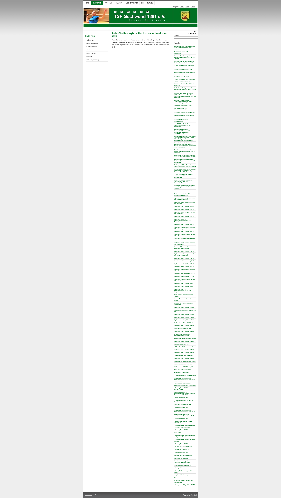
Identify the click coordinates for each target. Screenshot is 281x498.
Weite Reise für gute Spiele (181, 76)
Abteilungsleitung (92, 43)
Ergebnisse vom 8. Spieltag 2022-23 (184, 251)
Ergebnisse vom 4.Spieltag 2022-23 (184, 276)
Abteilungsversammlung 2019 (182, 404)
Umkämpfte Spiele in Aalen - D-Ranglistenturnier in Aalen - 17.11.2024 (185, 165)
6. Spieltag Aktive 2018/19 (181, 407)
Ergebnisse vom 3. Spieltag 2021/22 (184, 314)
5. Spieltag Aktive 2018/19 (181, 418)
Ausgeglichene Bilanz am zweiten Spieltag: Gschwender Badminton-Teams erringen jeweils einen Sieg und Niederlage (185, 95)
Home (87, 3)
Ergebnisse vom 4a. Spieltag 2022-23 (184, 273)
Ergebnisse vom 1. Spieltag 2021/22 (184, 320)
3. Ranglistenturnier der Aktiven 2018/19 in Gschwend (183, 422)
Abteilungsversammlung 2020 (182, 328)
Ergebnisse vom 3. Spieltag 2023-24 (184, 224)
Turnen (150, 3)
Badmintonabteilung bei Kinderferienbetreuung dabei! (182, 461)
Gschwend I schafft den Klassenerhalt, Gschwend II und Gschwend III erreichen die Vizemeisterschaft (183, 131)
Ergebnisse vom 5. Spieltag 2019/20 (184, 331)
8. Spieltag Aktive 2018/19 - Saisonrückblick (181, 388)
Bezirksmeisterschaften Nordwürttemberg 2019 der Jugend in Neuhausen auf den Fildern (184, 393)
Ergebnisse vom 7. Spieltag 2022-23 (184, 258)
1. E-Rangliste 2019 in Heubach (183, 364)
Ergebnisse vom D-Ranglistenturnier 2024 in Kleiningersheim (184, 198)
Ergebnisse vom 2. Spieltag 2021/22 (184, 317)
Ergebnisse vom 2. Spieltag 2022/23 (184, 286)
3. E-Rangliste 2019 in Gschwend (183, 347)
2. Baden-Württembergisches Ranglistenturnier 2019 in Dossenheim (185, 384)
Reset (187, 7)
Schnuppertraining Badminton (182, 465)
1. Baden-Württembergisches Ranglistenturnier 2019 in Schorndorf (184, 411)
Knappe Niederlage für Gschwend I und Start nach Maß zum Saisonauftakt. (184, 181)
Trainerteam (91, 50)
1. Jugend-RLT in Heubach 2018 (183, 455)
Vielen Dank (177, 477)
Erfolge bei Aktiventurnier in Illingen (184, 112)
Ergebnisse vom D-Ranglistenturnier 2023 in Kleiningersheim (184, 228)
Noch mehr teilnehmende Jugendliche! (181, 52)
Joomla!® (194, 495)
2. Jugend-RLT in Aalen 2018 (182, 449)
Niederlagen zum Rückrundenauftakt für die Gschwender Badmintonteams (184, 156)
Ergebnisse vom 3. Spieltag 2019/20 (184, 352)
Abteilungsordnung (93, 60)
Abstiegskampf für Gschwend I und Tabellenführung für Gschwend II (184, 62)
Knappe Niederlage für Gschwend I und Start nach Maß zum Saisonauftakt (184, 176)
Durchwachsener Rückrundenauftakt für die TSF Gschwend (184, 73)
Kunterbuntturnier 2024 (180, 191)
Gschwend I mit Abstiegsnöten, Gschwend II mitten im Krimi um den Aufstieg (184, 57)
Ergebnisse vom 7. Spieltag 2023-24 (184, 206)
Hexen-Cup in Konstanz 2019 (182, 369)
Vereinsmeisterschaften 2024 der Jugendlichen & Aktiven (183, 194)
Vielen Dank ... (178, 432)
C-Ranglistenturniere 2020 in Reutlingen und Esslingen (182, 335)
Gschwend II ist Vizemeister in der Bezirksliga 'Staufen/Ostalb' (183, 247)
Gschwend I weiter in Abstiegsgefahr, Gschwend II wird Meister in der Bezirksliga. (184, 48)
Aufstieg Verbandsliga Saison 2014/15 (184, 485)
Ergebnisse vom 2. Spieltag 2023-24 (184, 231)
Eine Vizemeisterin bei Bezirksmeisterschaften (180, 109)
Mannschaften (91, 53)
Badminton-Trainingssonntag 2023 (184, 261)
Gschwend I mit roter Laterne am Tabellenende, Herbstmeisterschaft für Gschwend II (185, 161)
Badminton (97, 3)
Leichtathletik (132, 3)
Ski (142, 3)
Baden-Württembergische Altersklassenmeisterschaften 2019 (184, 415)
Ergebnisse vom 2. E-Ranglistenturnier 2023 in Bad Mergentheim (182, 220)
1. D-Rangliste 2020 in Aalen (182, 344)
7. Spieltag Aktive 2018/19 (181, 397)
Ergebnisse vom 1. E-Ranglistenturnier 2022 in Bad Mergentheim (182, 291)
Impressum (88, 495)
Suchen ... (177, 36)
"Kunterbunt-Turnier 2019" (181, 372)
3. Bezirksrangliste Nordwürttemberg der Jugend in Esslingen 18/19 (184, 426)
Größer (182, 7)
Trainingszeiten (92, 46)
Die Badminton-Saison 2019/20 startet (184, 361)
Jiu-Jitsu (119, 3)
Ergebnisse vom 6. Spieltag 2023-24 (184, 209)
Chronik (89, 56)
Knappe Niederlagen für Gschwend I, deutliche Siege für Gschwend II (184, 80)
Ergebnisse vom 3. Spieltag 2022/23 (184, 283)
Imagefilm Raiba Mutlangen (182, 475)
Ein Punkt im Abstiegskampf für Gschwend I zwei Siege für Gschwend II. (185, 89)
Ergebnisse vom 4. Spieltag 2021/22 (184, 307)
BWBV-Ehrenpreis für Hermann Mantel (185, 338)
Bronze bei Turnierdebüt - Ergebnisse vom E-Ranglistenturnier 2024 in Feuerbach (184, 187)
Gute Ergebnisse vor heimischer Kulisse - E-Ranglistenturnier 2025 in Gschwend (184, 151)
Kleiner (193, 7)
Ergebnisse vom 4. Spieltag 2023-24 (184, 216)
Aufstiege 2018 (178, 468)
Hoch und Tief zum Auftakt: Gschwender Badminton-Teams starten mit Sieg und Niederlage (183, 102)
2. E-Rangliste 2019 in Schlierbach (183, 355)
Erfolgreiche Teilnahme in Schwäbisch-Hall (181, 120)
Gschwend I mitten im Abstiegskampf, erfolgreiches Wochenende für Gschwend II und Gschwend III (185, 170)
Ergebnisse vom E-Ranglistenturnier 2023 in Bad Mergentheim (184, 254)
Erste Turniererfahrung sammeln (183, 69)
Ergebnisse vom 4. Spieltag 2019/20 (184, 349)
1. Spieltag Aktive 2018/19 (181, 458)
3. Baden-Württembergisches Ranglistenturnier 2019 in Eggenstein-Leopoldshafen (185, 380)
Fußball (108, 3)
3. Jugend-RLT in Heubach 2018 (183, 446)
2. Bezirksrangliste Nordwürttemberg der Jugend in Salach (184, 436)
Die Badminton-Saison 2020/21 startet (184, 322)
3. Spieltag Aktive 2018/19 (181, 443)
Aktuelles (90, 40)
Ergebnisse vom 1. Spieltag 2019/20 (184, 358)
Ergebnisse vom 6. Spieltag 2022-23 (184, 263)
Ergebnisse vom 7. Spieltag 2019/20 (184, 325)
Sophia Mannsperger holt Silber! (183, 105)
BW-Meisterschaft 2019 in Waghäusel (184, 367)
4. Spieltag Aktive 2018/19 (181, 429)
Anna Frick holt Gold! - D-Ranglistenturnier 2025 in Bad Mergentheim (182, 125)
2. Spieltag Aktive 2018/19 (181, 452)
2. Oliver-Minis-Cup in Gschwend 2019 (185, 375)
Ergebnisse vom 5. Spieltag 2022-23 (184, 266)
